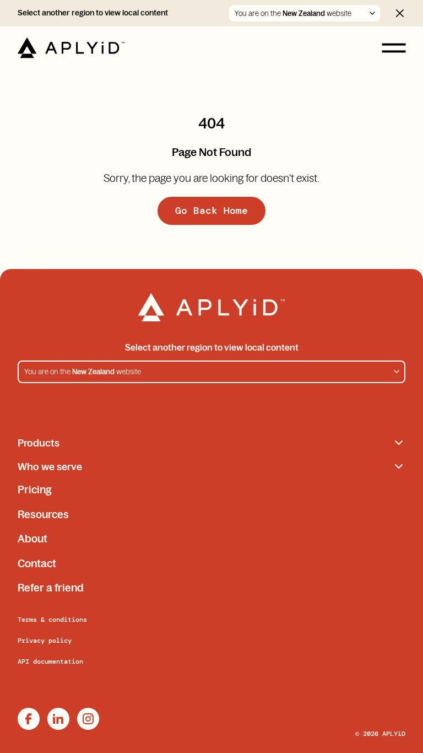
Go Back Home (211, 210)
